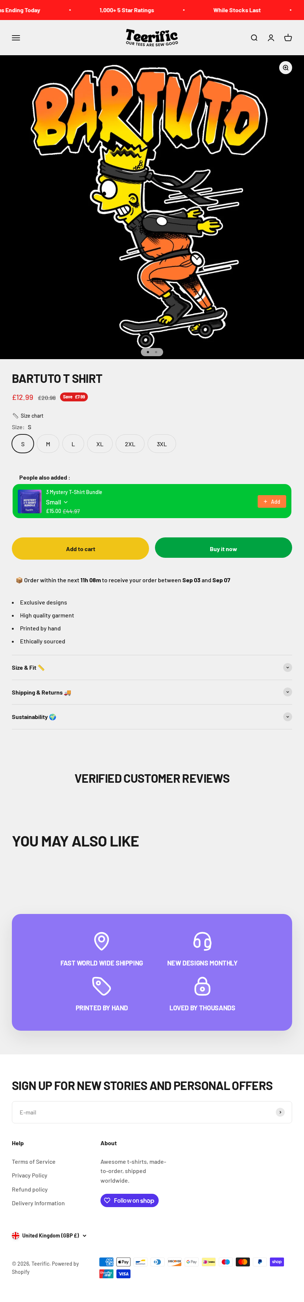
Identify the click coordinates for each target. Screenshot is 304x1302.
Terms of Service (34, 1161)
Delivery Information (38, 1202)
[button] (27, 416)
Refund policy (30, 1189)
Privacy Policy (29, 1175)
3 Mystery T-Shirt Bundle (74, 492)
